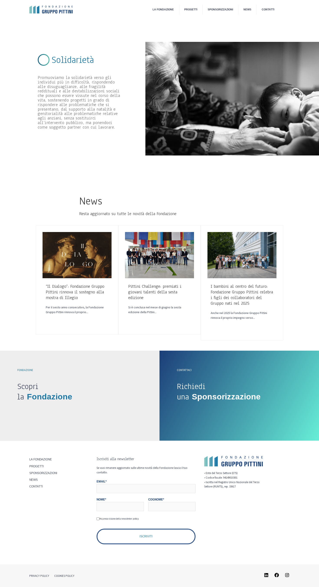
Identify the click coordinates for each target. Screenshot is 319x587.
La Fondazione (163, 9)
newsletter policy (130, 518)
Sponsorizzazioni (220, 9)
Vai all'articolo (86, 320)
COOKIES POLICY (64, 576)
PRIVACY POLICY (39, 576)
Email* (102, 481)
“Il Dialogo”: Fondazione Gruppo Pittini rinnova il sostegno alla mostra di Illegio (75, 292)
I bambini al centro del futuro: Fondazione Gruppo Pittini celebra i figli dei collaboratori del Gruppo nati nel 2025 (242, 294)
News (247, 9)
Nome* (101, 499)
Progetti (190, 9)
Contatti (268, 9)
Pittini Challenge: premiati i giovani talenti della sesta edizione (154, 292)
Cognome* (156, 499)
